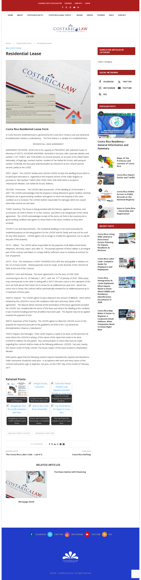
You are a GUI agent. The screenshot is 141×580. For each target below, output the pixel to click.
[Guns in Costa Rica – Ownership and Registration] (106, 212)
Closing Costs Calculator (50, 3)
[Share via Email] (64, 444)
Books (80, 15)
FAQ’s (111, 15)
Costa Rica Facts (35, 15)
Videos (90, 15)
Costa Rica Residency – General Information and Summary (113, 145)
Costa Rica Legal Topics (60, 15)
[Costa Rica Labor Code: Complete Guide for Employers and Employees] (127, 262)
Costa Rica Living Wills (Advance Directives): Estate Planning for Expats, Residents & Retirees (106, 242)
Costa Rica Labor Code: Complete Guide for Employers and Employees (106, 264)
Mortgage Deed (26, 501)
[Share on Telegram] (61, 444)
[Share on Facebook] (49, 444)
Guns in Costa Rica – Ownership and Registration (126, 211)
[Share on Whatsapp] (58, 444)
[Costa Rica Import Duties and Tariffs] (106, 179)
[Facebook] (62, 7)
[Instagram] (70, 7)
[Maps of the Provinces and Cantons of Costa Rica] (106, 162)
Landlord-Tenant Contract (19, 433)
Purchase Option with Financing (70, 472)
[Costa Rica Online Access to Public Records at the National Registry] (106, 195)
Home (10, 15)
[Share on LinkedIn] (55, 444)
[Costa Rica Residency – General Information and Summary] (116, 125)
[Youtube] (74, 7)
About (20, 15)
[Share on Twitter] (52, 444)
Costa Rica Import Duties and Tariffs (126, 176)
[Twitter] (66, 7)
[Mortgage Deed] (26, 484)
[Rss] (78, 7)
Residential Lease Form (44, 433)
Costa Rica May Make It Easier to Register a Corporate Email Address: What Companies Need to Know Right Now (106, 320)
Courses (68, 3)
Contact (78, 3)
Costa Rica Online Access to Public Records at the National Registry (125, 195)
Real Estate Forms (24, 43)
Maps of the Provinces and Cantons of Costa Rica (125, 162)
